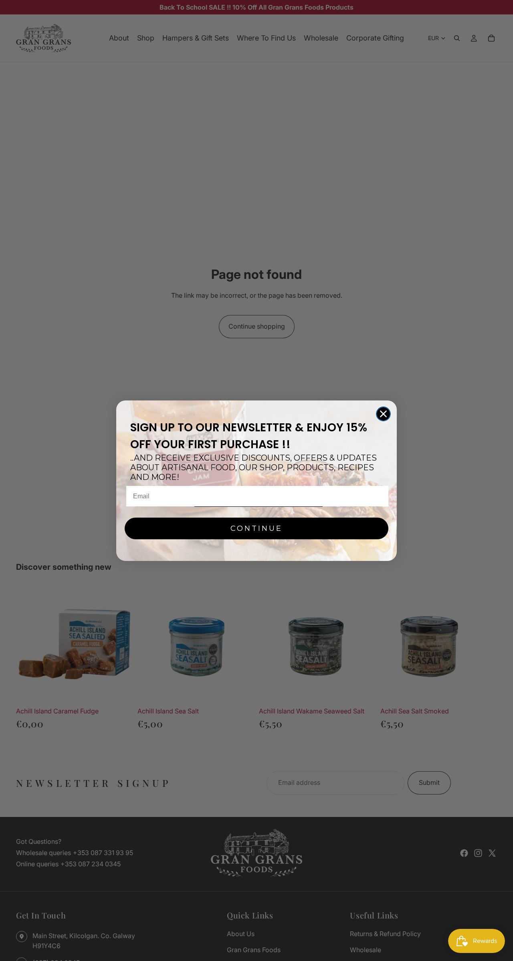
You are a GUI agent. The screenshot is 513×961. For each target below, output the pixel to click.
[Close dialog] (383, 414)
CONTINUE (256, 528)
